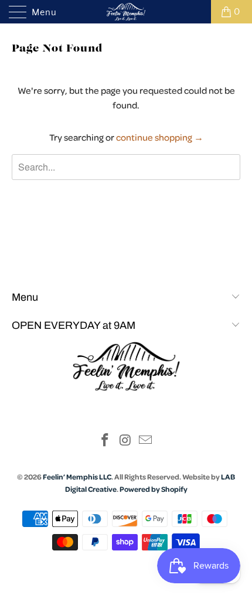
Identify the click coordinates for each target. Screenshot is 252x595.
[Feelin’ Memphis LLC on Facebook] (105, 442)
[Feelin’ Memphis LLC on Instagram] (125, 442)
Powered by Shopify (154, 489)
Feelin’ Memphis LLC (77, 476)
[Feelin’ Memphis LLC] (126, 11)
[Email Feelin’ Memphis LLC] (146, 442)
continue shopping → (159, 137)
